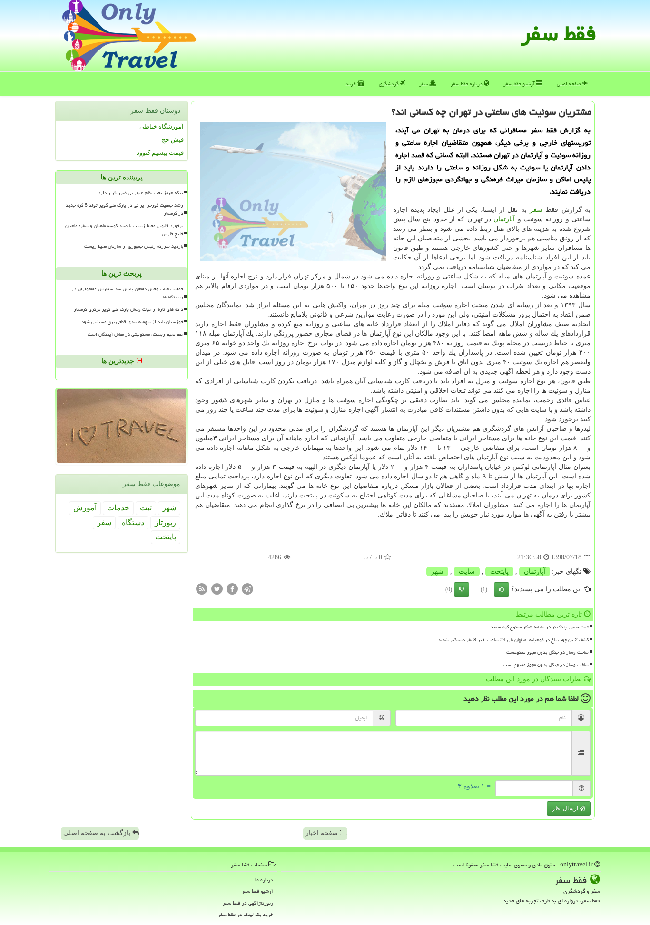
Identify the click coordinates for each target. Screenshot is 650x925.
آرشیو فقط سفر (519, 84)
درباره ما (264, 880)
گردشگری (389, 84)
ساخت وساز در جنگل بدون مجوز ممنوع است (546, 664)
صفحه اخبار (322, 832)
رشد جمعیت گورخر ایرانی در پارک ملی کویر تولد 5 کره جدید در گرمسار (124, 209)
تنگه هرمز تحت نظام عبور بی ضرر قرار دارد (140, 193)
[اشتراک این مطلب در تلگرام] (247, 588)
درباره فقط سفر (467, 84)
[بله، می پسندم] (501, 589)
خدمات (118, 508)
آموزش (85, 508)
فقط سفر (558, 33)
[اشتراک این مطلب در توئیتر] (217, 588)
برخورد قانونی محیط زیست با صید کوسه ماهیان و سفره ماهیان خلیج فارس (124, 230)
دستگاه (133, 522)
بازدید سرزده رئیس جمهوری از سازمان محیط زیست (133, 246)
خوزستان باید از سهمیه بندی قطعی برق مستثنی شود (132, 322)
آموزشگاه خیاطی (161, 126)
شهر (437, 571)
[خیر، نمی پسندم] (461, 589)
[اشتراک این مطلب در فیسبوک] (232, 588)
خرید (351, 84)
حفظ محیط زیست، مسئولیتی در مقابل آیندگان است (135, 334)
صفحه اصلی (569, 84)
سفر (424, 84)
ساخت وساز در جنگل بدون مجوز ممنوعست (547, 652)
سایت (467, 571)
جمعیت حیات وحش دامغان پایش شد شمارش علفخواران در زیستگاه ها (127, 293)
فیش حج (173, 139)
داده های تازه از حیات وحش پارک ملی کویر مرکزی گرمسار (128, 309)
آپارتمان (504, 219)
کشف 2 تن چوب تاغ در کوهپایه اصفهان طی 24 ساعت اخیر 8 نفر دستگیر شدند (513, 640)
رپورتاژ (165, 522)
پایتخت (499, 571)
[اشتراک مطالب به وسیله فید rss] (201, 588)
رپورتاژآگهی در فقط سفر (248, 903)
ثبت (146, 508)
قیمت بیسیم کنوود (160, 152)
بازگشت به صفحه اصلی (97, 832)
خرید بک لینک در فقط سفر (245, 914)
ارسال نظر (566, 808)
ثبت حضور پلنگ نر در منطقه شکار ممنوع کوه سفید (540, 627)
